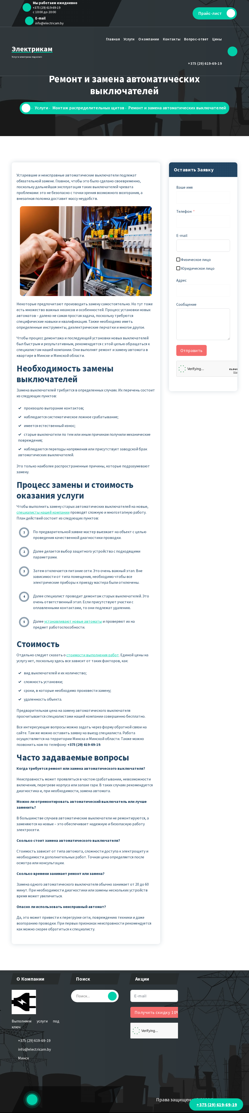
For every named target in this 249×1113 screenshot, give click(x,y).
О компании (148, 39)
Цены (217, 39)
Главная (113, 39)
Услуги (129, 39)
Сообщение (186, 304)
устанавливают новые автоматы (73, 621)
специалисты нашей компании (43, 512)
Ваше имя (184, 187)
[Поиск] (112, 996)
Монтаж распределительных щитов (88, 108)
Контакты (171, 39)
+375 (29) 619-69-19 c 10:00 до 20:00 (46, 9)
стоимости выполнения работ (92, 654)
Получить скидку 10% (157, 1012)
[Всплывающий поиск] (232, 51)
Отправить (191, 350)
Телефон (184, 211)
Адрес (181, 280)
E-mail (181, 235)
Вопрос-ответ (196, 39)
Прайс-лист (210, 13)
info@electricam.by (49, 23)
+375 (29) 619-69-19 (205, 63)
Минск (23, 1058)
